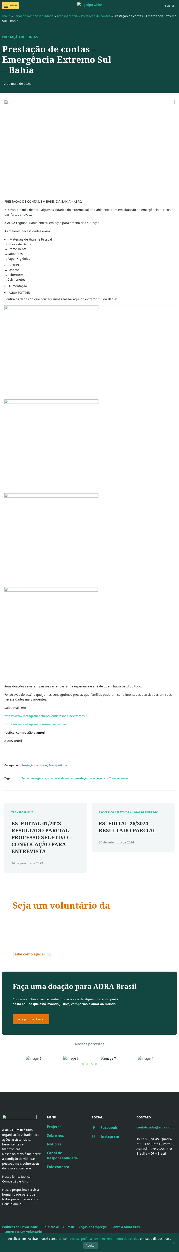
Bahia (25, 778)
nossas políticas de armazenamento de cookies (104, 1239)
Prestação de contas (95, 16)
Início (6, 16)
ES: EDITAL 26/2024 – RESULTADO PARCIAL (127, 827)
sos (105, 778)
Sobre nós (55, 1135)
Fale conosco (58, 1166)
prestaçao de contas (61, 778)
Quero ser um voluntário (23, 1232)
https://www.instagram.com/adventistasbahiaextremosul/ (46, 716)
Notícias (54, 1144)
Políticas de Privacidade (20, 1227)
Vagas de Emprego (93, 1227)
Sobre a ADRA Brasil (126, 1227)
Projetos (54, 1126)
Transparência (67, 16)
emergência (38, 778)
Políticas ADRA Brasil (58, 1227)
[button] (10, 5)
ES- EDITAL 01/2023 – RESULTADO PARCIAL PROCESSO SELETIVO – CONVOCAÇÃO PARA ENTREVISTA (41, 837)
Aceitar (91, 1245)
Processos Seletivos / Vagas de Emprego (128, 812)
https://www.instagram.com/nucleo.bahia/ (35, 724)
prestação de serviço (88, 778)
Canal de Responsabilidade (33, 16)
